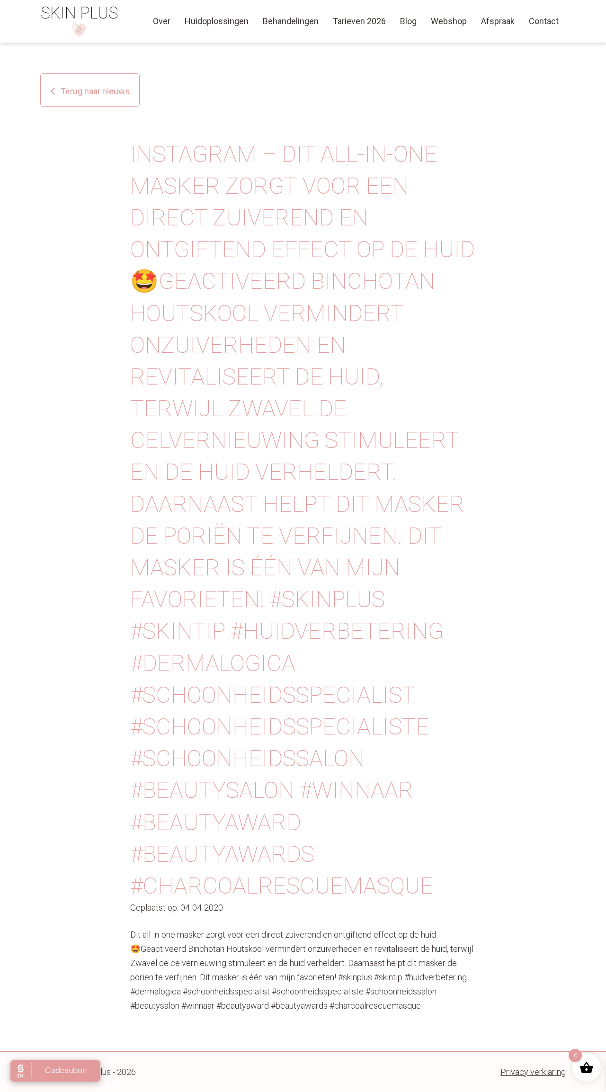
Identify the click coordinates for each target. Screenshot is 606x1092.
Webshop (449, 21)
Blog (408, 21)
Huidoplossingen (217, 21)
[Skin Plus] (79, 21)
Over (161, 21)
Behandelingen (291, 21)
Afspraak (498, 21)
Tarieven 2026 (359, 21)
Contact (544, 21)
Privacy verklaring (533, 1072)
